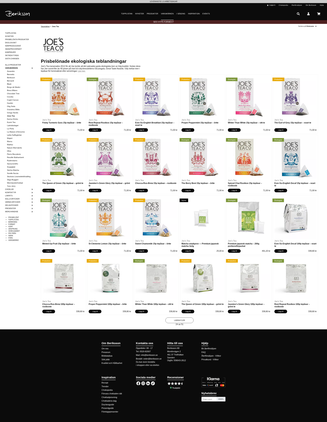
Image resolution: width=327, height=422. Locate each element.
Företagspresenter (110, 412)
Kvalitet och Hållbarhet (112, 363)
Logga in (272, 5)
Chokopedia (107, 390)
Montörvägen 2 (174, 351)
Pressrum (106, 352)
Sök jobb (106, 359)
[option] (163, 1)
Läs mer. (81, 71)
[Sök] (298, 13)
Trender (105, 386)
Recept (105, 383)
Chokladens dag (109, 401)
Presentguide (108, 408)
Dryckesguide (108, 404)
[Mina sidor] (308, 13)
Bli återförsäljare (208, 348)
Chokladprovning (109, 397)
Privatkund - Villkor (210, 359)
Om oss (105, 348)
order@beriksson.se (152, 359)
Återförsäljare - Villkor (211, 356)
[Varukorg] (319, 13)
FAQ (203, 352)
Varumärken (45, 26)
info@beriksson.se (149, 355)
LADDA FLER (179, 320)
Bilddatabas (107, 356)
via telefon (154, 365)
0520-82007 (145, 351)
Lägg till (48, 130)
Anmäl (221, 399)
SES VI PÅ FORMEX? (163, 22)
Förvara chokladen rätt (112, 394)
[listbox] (163, 1)
